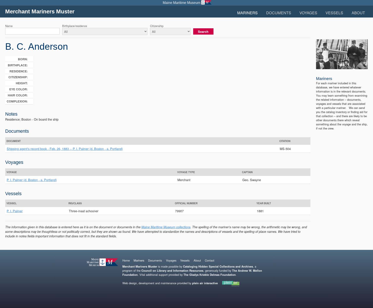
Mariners (247, 12)
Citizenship (156, 26)
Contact (209, 260)
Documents (278, 12)
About (358, 12)
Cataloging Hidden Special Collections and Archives (218, 266)
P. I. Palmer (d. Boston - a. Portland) (32, 179)
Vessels (334, 12)
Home (126, 260)
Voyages (308, 12)
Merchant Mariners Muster (39, 11)
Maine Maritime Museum (181, 3)
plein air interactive (205, 283)
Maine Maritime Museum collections (165, 227)
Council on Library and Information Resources (172, 271)
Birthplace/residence (74, 26)
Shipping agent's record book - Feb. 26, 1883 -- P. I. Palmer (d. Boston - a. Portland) (65, 148)
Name (9, 26)
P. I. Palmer (15, 211)
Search (203, 31)
